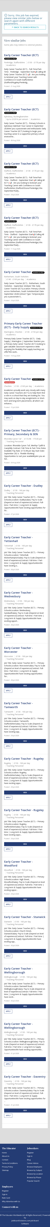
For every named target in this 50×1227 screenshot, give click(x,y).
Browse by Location (35, 1174)
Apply (8, 97)
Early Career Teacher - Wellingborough (18, 970)
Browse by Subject (34, 1170)
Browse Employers (34, 1167)
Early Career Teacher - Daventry (25, 1076)
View (25, 92)
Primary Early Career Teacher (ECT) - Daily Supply (23, 325)
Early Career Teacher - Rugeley (24, 758)
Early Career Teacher (18, 272)
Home (4, 1152)
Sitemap (5, 1170)
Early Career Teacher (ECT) (21, 55)
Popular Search (33, 1181)
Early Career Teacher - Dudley (23, 485)
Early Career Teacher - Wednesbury (18, 594)
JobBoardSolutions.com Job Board (25, 1220)
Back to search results (26, 27)
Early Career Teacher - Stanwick (24, 917)
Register (30, 1152)
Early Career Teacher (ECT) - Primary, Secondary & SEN (22, 432)
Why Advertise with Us (11, 1201)
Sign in (29, 1156)
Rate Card (6, 1198)
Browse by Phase (34, 1177)
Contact (5, 1160)
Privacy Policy (7, 1167)
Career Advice (32, 1163)
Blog (29, 1160)
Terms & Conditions (10, 1163)
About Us (5, 1156)
